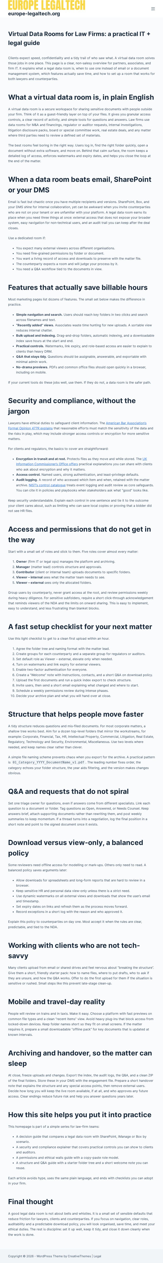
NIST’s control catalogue (47, 485)
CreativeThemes (79, 1256)
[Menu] (153, 9)
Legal (97, 1256)
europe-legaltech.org (34, 14)
